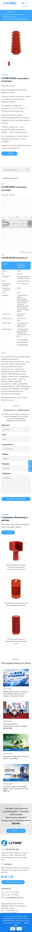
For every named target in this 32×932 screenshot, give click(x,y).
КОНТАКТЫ (6, 888)
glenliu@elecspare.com (16, 897)
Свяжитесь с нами (17, 831)
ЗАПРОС (11, 153)
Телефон (5, 454)
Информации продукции (10, 178)
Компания (5, 464)
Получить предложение (14, 882)
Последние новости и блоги (16, 663)
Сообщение (7, 473)
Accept (19, 928)
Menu (26, 6)
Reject (12, 928)
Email (4, 435)
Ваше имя (6, 425)
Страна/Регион (8, 444)
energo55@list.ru (12, 913)
